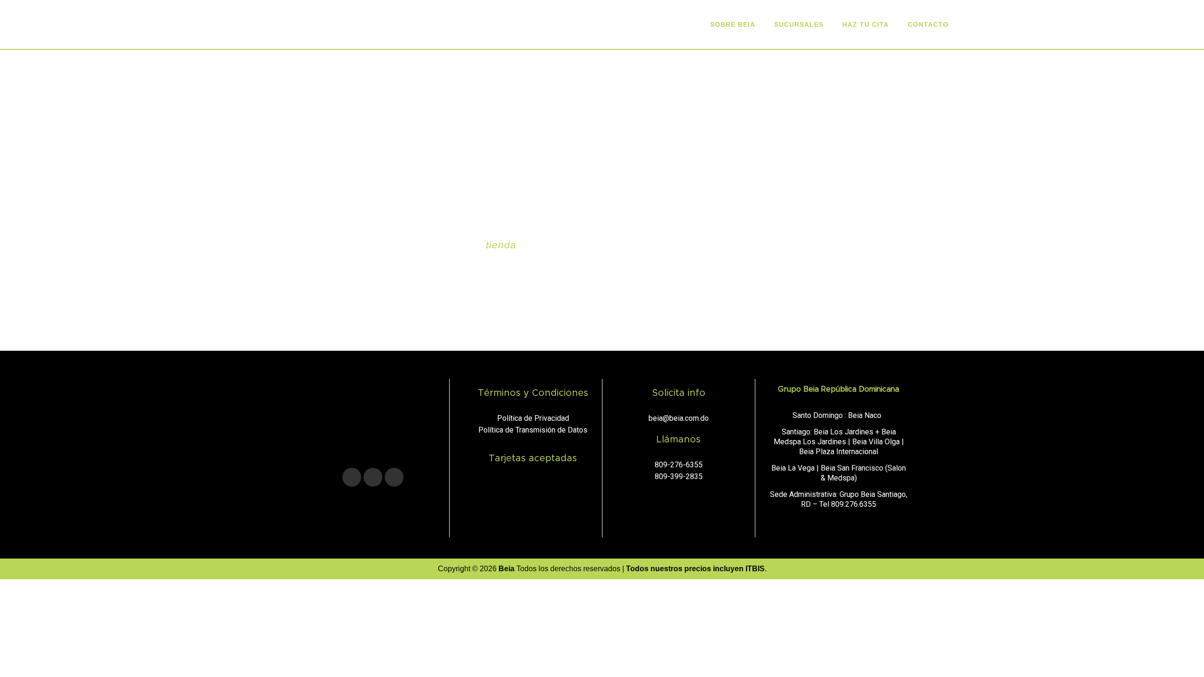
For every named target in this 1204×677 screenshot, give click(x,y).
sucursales (799, 24)
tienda (501, 244)
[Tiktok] (394, 477)
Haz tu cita (865, 24)
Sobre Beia (732, 24)
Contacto (928, 24)
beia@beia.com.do (679, 418)
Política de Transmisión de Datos (532, 429)
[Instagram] (351, 477)
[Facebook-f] (373, 477)
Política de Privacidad (533, 418)
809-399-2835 (679, 476)
